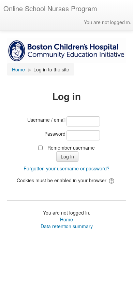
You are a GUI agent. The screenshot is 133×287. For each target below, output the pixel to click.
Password (54, 133)
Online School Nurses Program (50, 8)
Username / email (46, 119)
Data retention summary (67, 226)
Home (66, 219)
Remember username (71, 147)
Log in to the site (51, 69)
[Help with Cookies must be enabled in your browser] (112, 180)
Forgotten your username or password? (66, 168)
